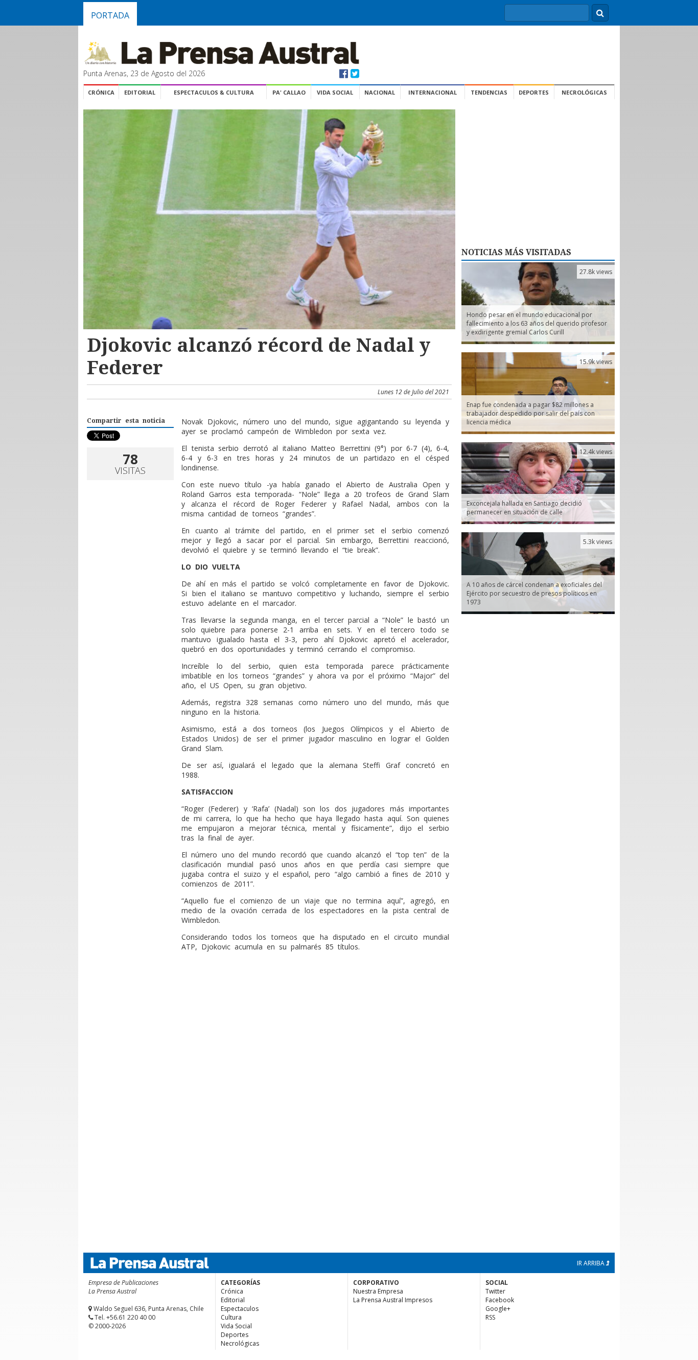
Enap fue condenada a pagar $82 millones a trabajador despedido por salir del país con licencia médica (531, 413)
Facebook (499, 1300)
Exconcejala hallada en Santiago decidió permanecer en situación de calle (524, 507)
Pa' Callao (289, 92)
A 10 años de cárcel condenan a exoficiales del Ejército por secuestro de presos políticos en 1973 (534, 593)
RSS (490, 1317)
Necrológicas (584, 92)
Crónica (101, 92)
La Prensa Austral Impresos (392, 1300)
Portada (110, 15)
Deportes (534, 92)
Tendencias (489, 92)
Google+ (497, 1308)
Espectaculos (240, 1308)
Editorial (139, 92)
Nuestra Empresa (378, 1291)
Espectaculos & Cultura (214, 92)
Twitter (495, 1291)
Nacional (379, 92)
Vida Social (335, 92)
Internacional (432, 92)
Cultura (231, 1317)
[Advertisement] (268, 992)
